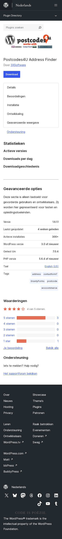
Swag (38, 442)
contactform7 (50, 274)
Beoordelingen (16, 96)
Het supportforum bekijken (20, 373)
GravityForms (37, 281)
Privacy (8, 413)
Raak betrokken (43, 424)
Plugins (37, 407)
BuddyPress (12, 471)
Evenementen (41, 430)
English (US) (52, 266)
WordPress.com (15, 453)
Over (6, 394)
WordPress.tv (13, 442)
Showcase (39, 394)
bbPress (10, 465)
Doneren (40, 436)
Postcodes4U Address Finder (30, 59)
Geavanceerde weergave (23, 122)
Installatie (13, 105)
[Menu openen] (56, 5)
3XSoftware (18, 65)
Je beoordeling (12, 348)
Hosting (8, 407)
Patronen (38, 413)
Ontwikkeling (15, 114)
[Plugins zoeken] (40, 27)
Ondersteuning (16, 132)
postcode (52, 281)
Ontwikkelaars (12, 436)
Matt (8, 459)
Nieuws (8, 401)
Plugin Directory (12, 15)
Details (11, 87)
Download (12, 74)
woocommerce (49, 288)
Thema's (38, 401)
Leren (7, 424)
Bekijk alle (52, 348)
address (36, 274)
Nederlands (19, 487)
